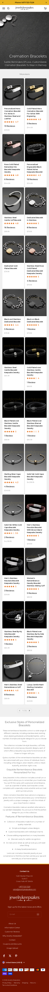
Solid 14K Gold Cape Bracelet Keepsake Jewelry (35, 476)
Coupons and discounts (12, 944)
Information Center (12, 928)
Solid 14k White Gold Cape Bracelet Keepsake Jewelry (13, 527)
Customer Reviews (12, 932)
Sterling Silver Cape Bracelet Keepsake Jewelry (12, 476)
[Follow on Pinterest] (16, 955)
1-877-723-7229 (24, 887)
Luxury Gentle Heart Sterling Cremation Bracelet (35, 687)
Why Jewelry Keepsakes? (12, 936)
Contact (12, 940)
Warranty (17, 983)
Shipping (25, 983)
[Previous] (2, 2)
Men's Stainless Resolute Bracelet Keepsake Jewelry (11, 580)
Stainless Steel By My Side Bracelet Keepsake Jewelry (13, 634)
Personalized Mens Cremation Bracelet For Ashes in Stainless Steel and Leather (12, 114)
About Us (12, 923)
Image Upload (12, 948)
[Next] (46, 2)
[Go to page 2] (29, 710)
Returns (33, 983)
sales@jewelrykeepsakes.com (24, 889)
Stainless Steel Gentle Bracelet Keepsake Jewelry (11, 370)
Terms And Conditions (9, 985)
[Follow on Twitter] (10, 955)
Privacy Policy (6, 983)
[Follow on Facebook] (4, 955)
